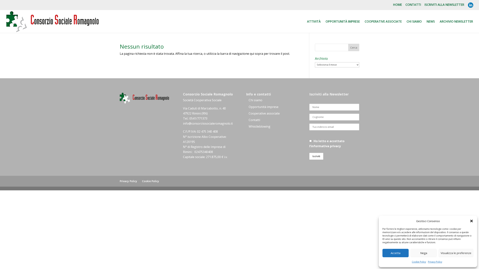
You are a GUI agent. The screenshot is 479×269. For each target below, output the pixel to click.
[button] (471, 221)
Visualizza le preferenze (456, 253)
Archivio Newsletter (456, 22)
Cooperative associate (383, 22)
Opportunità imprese (263, 107)
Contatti (413, 5)
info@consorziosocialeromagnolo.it (208, 123)
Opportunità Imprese (343, 22)
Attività (314, 22)
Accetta (395, 253)
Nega (423, 253)
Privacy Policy (435, 261)
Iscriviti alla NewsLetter (444, 5)
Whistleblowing (259, 126)
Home (397, 5)
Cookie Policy (419, 261)
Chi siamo (414, 22)
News (431, 22)
